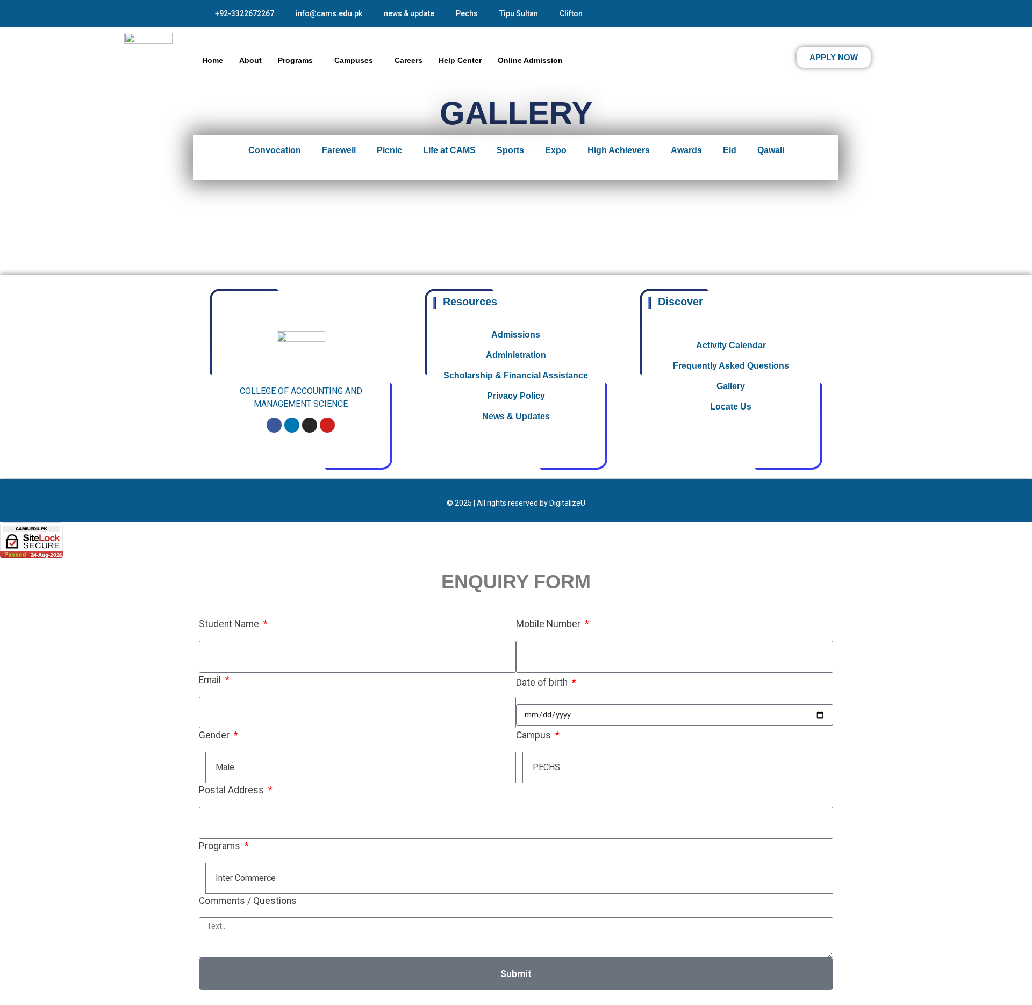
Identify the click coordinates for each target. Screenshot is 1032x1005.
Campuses (353, 60)
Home (212, 60)
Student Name (230, 624)
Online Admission (530, 60)
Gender (215, 735)
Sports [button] (510, 150)
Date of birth (543, 682)
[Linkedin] (291, 425)
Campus (534, 735)
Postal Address (232, 790)
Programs (295, 60)
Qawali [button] (770, 150)
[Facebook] (274, 425)
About (250, 60)
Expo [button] (556, 150)
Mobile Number (549, 624)
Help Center (460, 60)
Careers (408, 60)
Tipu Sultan (518, 13)
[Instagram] (309, 425)
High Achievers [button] (618, 150)
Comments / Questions (248, 900)
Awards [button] (686, 150)
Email (211, 679)
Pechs (467, 13)
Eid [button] (729, 150)
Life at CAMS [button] (449, 150)
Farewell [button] (339, 150)
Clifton (571, 13)
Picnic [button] (389, 150)
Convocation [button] (274, 150)
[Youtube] (327, 425)
